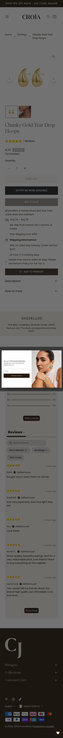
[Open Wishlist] (58, 733)
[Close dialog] (59, 352)
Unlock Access (16, 376)
